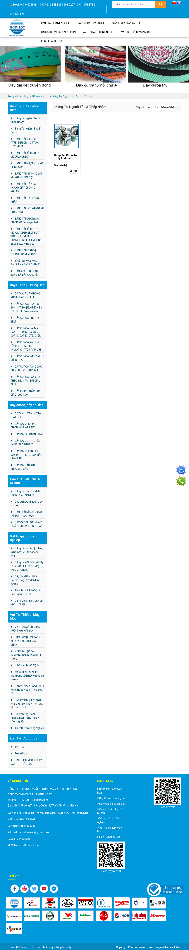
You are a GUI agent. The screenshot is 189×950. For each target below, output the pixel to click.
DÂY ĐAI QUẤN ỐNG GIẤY (29, 434)
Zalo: (13, 838)
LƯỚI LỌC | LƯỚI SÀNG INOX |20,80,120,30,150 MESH (25, 641)
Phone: (14, 812)
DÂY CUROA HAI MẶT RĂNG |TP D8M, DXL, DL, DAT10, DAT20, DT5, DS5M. (26, 332)
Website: (15, 845)
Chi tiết (73, 170)
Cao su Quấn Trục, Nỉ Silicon (58, 32)
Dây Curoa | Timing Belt (91, 23)
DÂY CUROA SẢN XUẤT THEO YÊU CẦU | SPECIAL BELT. (26, 380)
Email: (13, 832)
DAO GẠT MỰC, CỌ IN (26, 665)
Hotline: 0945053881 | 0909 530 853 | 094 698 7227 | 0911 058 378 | (54, 4)
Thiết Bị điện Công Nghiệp (29, 728)
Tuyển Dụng (21, 753)
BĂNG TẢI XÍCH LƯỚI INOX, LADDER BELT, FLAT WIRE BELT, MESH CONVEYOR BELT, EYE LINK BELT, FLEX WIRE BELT (26, 236)
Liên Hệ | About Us (52, 41)
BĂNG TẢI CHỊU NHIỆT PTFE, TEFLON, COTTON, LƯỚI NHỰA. (25, 142)
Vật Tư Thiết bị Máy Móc (135, 32)
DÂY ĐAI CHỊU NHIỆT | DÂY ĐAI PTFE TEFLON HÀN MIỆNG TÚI (26, 455)
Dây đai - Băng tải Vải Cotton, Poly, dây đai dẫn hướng (25, 580)
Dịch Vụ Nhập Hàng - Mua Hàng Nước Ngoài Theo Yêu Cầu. (27, 690)
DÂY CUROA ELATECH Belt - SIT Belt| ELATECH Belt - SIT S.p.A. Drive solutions (27, 307)
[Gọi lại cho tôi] (181, 480)
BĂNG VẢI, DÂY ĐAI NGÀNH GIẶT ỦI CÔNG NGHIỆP (24, 187)
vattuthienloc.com (31, 845)
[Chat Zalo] (181, 469)
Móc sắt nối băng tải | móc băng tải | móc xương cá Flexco (27, 675)
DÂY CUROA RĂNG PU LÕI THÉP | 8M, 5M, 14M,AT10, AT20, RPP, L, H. (26, 346)
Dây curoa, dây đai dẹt (126, 23)
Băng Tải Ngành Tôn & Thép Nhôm (72, 96)
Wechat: (15, 825)
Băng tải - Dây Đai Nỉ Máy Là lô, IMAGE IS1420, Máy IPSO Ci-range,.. (27, 566)
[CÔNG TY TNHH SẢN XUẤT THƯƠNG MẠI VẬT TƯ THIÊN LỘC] (17, 27)
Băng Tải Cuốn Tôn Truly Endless (66, 157)
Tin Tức (19, 746)
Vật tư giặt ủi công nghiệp (98, 32)
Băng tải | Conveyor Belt (56, 23)
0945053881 (24, 838)
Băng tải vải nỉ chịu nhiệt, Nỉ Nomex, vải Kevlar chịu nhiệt (27, 552)
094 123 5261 (18, 13)
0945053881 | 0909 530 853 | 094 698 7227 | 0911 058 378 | (53, 812)
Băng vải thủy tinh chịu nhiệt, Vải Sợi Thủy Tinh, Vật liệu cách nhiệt (27, 704)
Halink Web (175, 947)
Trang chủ (13, 96)
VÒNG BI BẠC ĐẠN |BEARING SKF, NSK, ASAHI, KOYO (26, 655)
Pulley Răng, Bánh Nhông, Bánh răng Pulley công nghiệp (25, 718)
